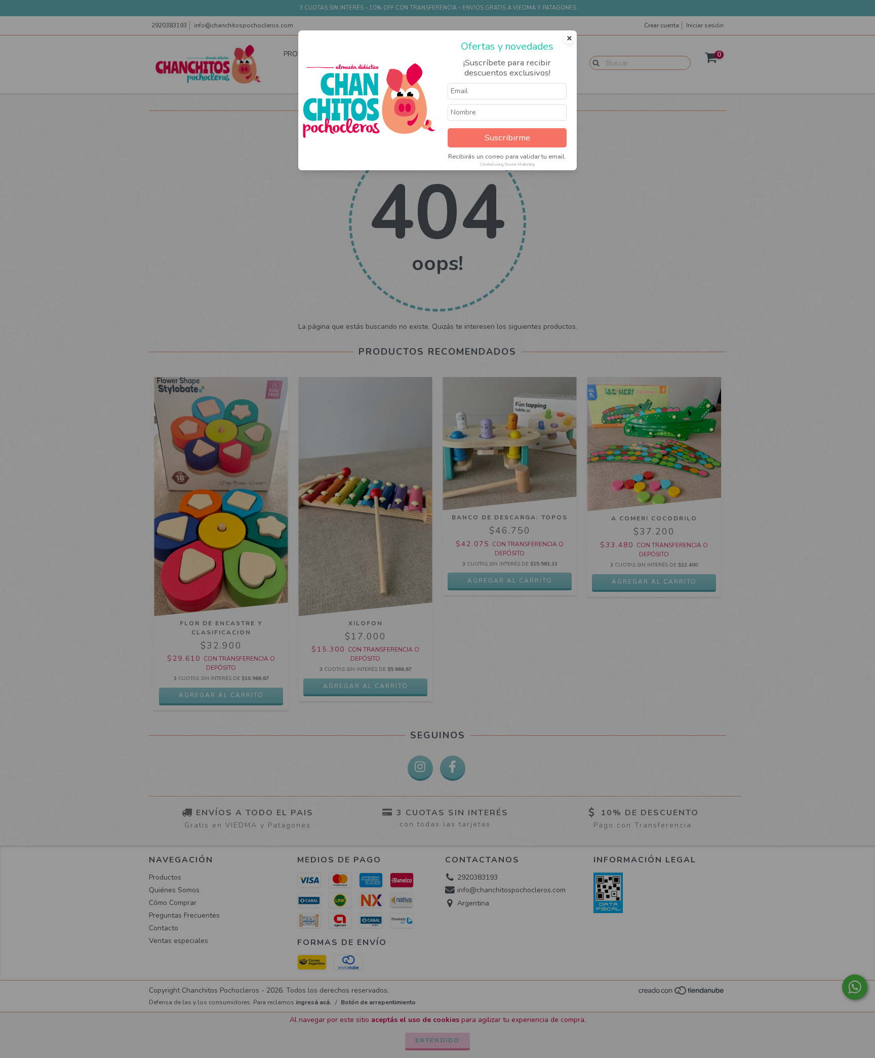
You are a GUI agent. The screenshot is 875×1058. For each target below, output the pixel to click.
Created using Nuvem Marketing (507, 164)
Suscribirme (507, 137)
